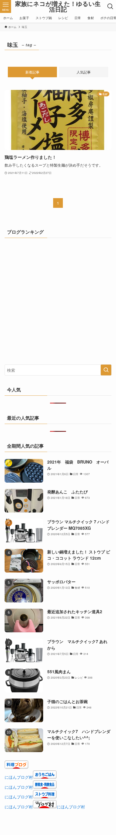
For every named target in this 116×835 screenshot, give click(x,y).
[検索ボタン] (110, 6)
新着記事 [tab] (32, 72)
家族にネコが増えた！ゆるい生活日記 (58, 6)
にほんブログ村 (19, 777)
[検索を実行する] (106, 370)
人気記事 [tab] (84, 72)
